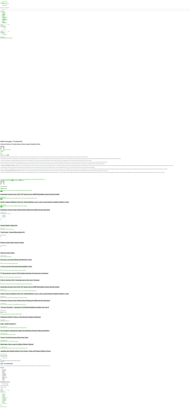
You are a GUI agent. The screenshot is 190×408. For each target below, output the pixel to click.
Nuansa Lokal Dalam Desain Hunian (12, 242)
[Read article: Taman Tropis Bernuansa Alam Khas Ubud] (95, 334)
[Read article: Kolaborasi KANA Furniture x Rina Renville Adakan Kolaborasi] (95, 314)
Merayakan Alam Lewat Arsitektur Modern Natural (16, 344)
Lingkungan (4, 18)
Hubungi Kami (4, 5)
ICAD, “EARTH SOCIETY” (8, 324)
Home (3, 9)
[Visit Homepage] (2, 3)
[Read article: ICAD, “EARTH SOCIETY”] (95, 320)
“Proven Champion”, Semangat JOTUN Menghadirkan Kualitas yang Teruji (24, 307)
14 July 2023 (2, 150)
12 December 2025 (3, 333)
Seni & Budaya (4, 17)
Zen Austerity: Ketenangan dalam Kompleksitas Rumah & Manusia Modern (24, 330)
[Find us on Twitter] (0, 9)
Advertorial (4, 369)
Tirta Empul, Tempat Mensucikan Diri (12, 232)
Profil (3, 20)
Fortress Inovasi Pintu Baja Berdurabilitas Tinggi (16, 266)
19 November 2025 (3, 340)
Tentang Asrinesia (5, 3)
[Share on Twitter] (7, 155)
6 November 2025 (3, 353)
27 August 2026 (3, 212)
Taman (3, 16)
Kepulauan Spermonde (13, 179)
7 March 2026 (2, 319)
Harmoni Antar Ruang (7, 253)
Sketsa (3, 378)
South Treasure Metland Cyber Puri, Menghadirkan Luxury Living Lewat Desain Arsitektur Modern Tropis (34, 202)
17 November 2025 (3, 347)
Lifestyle (3, 373)
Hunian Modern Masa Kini (8, 225)
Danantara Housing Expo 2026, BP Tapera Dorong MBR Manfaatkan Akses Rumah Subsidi (29, 194)
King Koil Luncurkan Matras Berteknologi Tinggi (16, 259)
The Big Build (42, 179)
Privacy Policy (4, 1)
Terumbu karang (37, 179)
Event (3, 21)
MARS (28, 179)
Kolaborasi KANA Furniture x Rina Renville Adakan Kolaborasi (20, 317)
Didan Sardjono (8, 149)
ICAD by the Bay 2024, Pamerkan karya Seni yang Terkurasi (19, 280)
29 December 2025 (3, 326)
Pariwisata (4, 27)
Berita (2, 151)
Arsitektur (4, 12)
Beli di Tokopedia (5, 383)
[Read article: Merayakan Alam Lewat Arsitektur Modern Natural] (95, 341)
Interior (3, 15)
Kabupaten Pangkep (5, 179)
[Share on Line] (8, 155)
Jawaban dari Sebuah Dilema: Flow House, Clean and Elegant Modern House (25, 351)
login (4, 213)
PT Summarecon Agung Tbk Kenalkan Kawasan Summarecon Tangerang (24, 273)
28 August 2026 (3, 197)
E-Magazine (4, 34)
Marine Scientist (24, 179)
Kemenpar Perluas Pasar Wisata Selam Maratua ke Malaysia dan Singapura (25, 210)
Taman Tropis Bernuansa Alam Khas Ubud (14, 337)
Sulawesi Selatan (32, 179)
